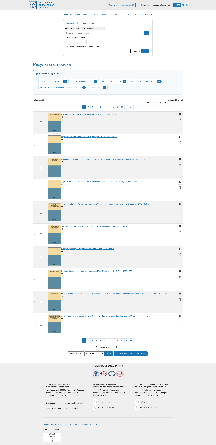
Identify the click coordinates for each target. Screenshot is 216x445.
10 (122, 107)
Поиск (145, 51)
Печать (109, 354)
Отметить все (140, 354)
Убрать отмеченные (124, 354)
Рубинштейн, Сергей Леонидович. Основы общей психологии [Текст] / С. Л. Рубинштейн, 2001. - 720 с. (103, 159)
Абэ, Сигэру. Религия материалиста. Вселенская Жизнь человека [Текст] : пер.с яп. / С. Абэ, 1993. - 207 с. (104, 316)
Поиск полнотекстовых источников (83, 47)
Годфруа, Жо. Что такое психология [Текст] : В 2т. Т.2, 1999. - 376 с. (89, 137)
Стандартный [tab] (72, 23)
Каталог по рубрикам (144, 14)
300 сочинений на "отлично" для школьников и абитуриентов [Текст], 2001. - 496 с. (95, 226)
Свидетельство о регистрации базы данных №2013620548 (67, 422)
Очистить (136, 51)
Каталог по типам (100, 14)
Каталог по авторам (121, 14)
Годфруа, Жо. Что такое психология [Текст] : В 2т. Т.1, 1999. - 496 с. (89, 114)
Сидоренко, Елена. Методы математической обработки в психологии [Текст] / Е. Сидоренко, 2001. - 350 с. (105, 204)
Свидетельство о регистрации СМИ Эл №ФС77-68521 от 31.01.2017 (71, 424)
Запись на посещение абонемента (155, 5)
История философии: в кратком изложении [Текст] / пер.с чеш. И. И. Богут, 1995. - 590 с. (97, 271)
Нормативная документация (75, 14)
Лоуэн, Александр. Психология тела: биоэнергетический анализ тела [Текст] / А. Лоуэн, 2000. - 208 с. (102, 182)
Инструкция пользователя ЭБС (121, 5)
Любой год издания (76, 37)
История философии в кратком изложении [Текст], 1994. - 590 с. (87, 249)
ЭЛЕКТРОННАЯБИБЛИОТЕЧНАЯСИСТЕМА (46, 5)
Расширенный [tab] (88, 23)
